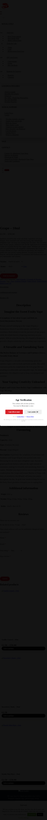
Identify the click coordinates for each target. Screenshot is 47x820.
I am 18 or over (14, 412)
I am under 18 (33, 412)
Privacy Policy (30, 416)
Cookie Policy (20, 416)
